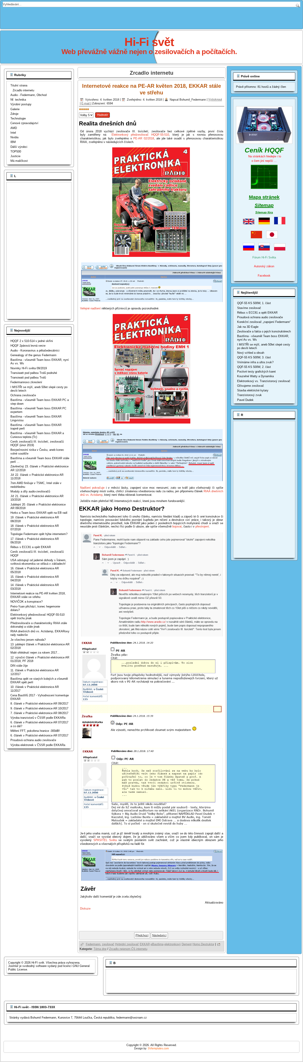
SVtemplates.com (158, 1048)
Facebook (264, 275)
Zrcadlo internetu (23, 90)
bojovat (177, 526)
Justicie (15, 156)
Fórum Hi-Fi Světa (264, 257)
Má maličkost (19, 160)
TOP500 (15, 151)
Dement (187, 944)
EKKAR (145, 944)
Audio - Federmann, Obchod (28, 95)
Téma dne (100, 949)
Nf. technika (18, 99)
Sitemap (264, 205)
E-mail (86, 103)
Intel (13, 132)
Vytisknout (215, 99)
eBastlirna (157, 944)
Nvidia (14, 137)
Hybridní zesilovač (127, 944)
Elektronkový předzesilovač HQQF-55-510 (140, 134)
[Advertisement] (151, 17)
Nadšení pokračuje (92, 487)
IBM (13, 142)
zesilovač (108, 944)
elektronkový (172, 944)
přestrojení (202, 526)
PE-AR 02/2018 (143, 138)
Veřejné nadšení (91, 308)
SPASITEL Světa (105, 840)
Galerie (15, 109)
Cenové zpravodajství (24, 123)
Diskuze (85, 908)
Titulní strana (18, 85)
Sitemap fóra (264, 212)
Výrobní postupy (20, 104)
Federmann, (93, 944)
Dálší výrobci (18, 146)
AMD (13, 128)
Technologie (18, 118)
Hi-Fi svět (149, 41)
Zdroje (14, 113)
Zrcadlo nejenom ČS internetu (128, 949)
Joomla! (13, 966)
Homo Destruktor (203, 944)
